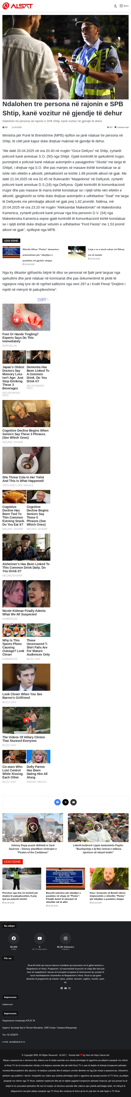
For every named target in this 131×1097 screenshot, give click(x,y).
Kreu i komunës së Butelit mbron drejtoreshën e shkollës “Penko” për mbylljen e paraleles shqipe (108, 896)
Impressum (7, 1004)
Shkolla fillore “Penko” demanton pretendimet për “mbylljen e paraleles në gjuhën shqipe (41, 255)
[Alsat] (17, 5)
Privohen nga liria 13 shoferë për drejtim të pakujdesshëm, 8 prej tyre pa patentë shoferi (20, 896)
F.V (6, 127)
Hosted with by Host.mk (81, 1055)
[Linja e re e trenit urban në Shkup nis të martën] (77, 252)
